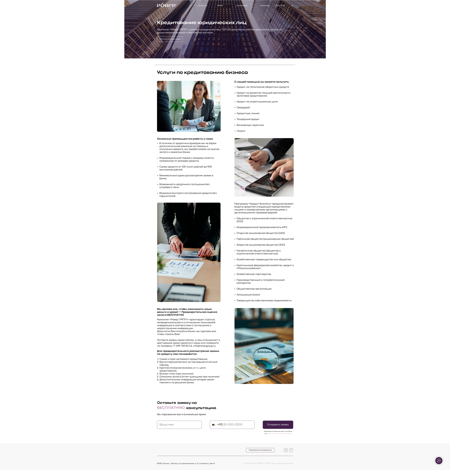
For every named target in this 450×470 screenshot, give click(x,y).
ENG (283, 6)
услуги (201, 6)
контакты (265, 6)
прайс (220, 6)
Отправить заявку (278, 425)
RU (277, 6)
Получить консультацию (170, 39)
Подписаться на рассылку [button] (260, 450)
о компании (241, 6)
